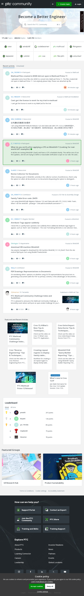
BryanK (22, 419)
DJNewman (15, 292)
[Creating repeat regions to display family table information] (42, 358)
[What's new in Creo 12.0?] (58, 383)
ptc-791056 (24, 425)
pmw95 (22, 412)
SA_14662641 (15, 97)
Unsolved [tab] (20, 66)
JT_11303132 (15, 143)
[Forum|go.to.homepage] (18, 4)
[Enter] (24, 24)
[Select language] (53, 4)
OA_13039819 (16, 72)
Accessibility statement (56, 491)
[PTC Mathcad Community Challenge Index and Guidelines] (17, 333)
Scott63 (13, 170)
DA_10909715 (16, 194)
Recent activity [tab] (9, 66)
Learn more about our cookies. (42, 582)
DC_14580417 (16, 219)
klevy (13, 268)
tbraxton (23, 437)
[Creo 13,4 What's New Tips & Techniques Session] (42, 333)
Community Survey (82, 21)
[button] (42, 592)
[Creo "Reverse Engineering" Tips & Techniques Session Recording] (17, 358)
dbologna (14, 243)
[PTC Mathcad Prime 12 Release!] (25, 383)
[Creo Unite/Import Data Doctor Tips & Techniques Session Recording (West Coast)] (66, 333)
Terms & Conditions (27, 491)
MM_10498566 (16, 119)
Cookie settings (41, 491)
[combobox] (42, 24)
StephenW (24, 431)
